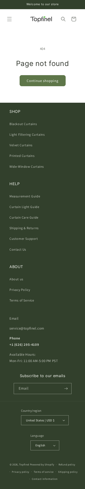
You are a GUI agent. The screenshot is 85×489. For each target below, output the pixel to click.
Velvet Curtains (21, 145)
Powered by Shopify (42, 464)
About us (16, 279)
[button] (9, 19)
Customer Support (23, 238)
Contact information (44, 479)
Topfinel (24, 464)
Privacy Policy (19, 290)
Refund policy (67, 464)
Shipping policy (68, 471)
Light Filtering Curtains (27, 134)
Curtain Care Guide (23, 217)
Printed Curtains (22, 156)
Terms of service (44, 471)
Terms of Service (21, 300)
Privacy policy (20, 471)
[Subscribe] (66, 388)
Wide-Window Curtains (26, 166)
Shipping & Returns (24, 228)
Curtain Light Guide (24, 207)
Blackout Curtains (23, 124)
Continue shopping (43, 80)
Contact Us (17, 249)
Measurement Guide (24, 196)
